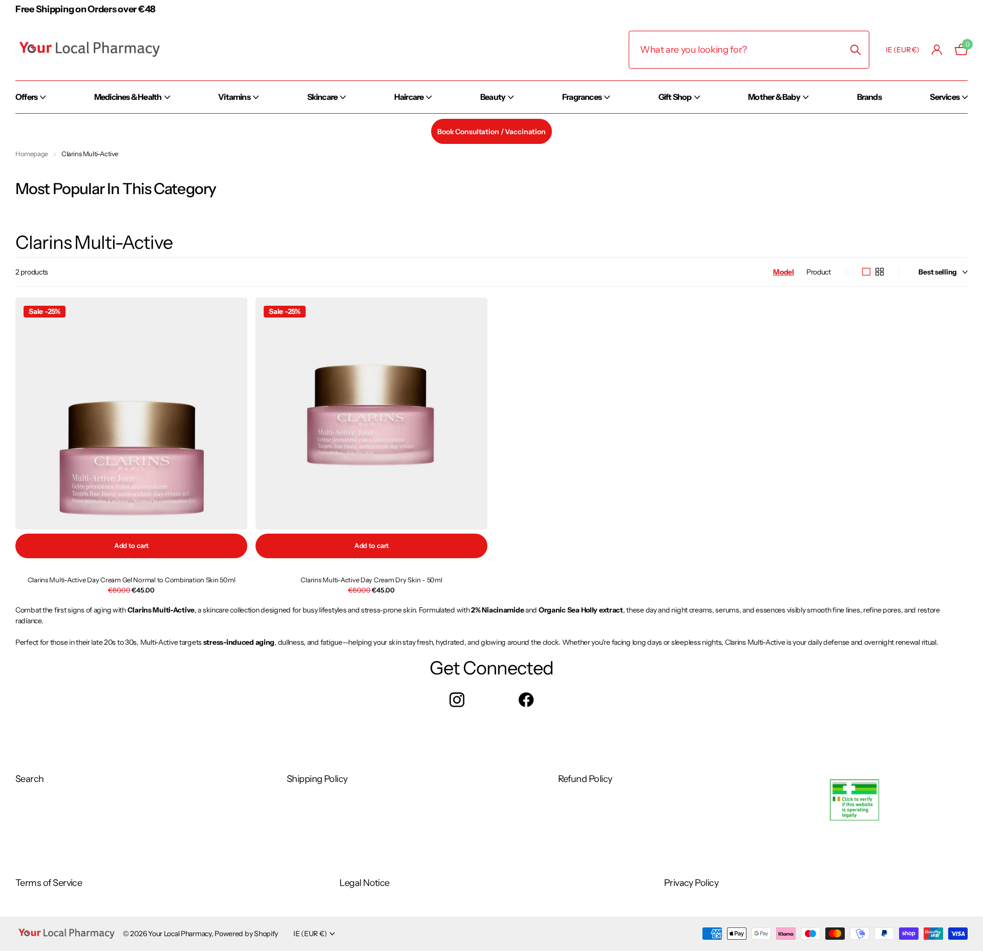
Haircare (409, 97)
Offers (26, 97)
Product (818, 272)
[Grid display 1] (866, 272)
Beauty (492, 97)
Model (783, 272)
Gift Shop (675, 97)
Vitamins (234, 97)
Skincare (322, 97)
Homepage (31, 154)
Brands (869, 97)
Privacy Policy (691, 883)
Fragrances (582, 97)
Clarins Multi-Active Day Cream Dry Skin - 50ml (371, 580)
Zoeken (855, 50)
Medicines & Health (128, 97)
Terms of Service (48, 883)
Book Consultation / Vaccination (491, 131)
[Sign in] (937, 49)
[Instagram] (457, 699)
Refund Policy (585, 779)
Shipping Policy (317, 779)
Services (944, 97)
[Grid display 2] (879, 272)
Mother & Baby (774, 97)
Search (29, 779)
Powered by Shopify (246, 933)
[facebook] (526, 699)
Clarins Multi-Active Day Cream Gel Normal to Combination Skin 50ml (132, 580)
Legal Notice (364, 883)
